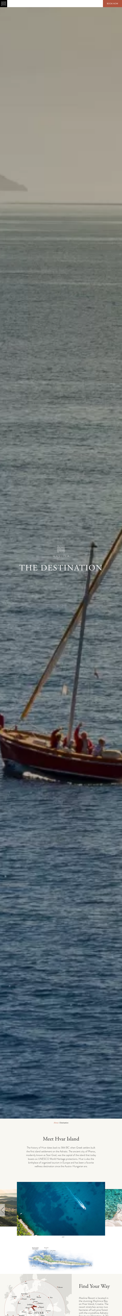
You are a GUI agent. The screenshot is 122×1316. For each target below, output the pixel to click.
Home (56, 1123)
